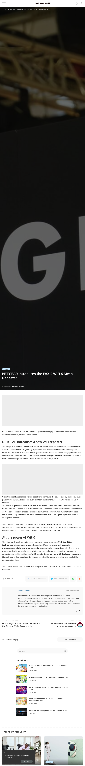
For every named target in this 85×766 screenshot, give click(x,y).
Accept (26, 761)
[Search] (80, 3)
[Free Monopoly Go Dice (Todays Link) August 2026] (21, 679)
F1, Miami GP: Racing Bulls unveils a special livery (48, 710)
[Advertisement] (42, 410)
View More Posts (72, 590)
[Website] (76, 611)
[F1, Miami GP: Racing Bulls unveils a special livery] (21, 712)
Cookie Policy (8, 757)
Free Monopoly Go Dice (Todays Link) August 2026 (48, 677)
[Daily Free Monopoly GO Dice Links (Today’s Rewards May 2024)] (21, 701)
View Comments (70, 639)
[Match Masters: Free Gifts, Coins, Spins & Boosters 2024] (21, 690)
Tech (6, 369)
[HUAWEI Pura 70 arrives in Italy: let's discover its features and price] (63, 750)
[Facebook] (79, 611)
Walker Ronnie (7, 383)
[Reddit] (79, 579)
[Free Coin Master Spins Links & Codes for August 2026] (21, 668)
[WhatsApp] (73, 579)
